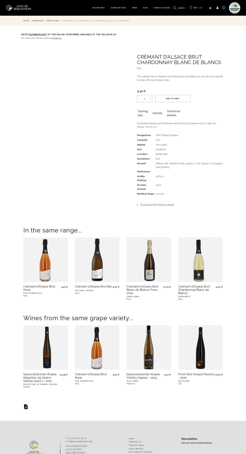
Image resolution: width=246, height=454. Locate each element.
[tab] (142, 113)
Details (157, 113)
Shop (131, 404)
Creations (133, 261)
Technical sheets (173, 113)
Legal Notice (136, 415)
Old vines (133, 345)
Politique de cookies (140, 418)
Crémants (184, 261)
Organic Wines (84, 255)
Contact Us (135, 408)
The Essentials (32, 258)
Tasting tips (143, 113)
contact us (56, 38)
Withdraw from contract (143, 421)
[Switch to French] (210, 8)
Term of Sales (136, 411)
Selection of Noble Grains (40, 349)
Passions (184, 345)
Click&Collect (38, 34)
